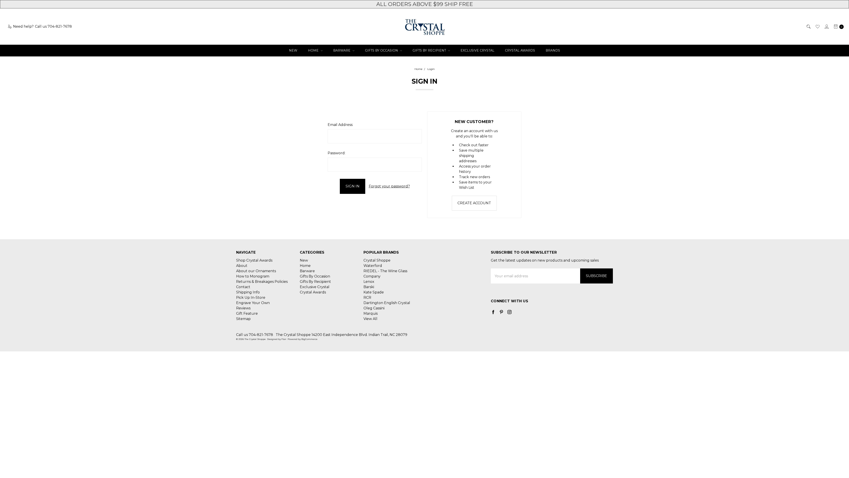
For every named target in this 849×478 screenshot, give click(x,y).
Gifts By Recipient (430, 50)
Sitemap (243, 319)
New (293, 50)
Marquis (370, 313)
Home (313, 50)
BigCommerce (309, 339)
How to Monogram (252, 276)
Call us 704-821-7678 (254, 335)
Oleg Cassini (373, 308)
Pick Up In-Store (250, 297)
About (241, 266)
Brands (553, 50)
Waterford (372, 266)
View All (370, 319)
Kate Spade (373, 292)
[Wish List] (817, 26)
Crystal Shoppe (376, 260)
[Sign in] (826, 26)
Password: (336, 153)
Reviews (243, 308)
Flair (283, 339)
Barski (368, 287)
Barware (342, 50)
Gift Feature (247, 313)
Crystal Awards (520, 50)
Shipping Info (248, 292)
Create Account (474, 203)
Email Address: (340, 125)
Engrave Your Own (253, 303)
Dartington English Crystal (386, 303)
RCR (367, 297)
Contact (243, 287)
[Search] (808, 26)
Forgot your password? (389, 186)
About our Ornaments (256, 271)
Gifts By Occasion (382, 50)
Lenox (368, 281)
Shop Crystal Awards (254, 260)
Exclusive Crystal (477, 50)
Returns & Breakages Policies (262, 281)
